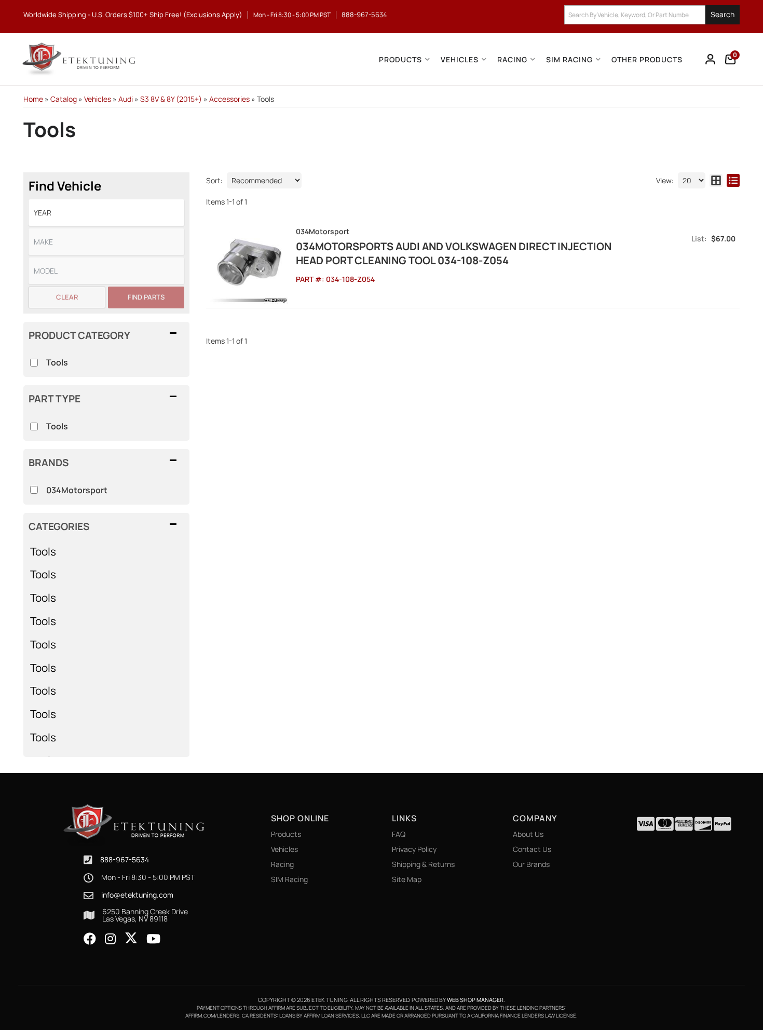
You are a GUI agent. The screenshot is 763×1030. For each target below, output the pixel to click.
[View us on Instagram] (110, 939)
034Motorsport (76, 490)
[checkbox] (34, 490)
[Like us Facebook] (90, 939)
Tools (43, 551)
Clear (67, 297)
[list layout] (733, 180)
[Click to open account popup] (710, 59)
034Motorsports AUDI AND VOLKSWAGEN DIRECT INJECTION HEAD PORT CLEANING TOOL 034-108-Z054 (453, 253)
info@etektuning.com (137, 895)
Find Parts (146, 297)
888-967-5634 (124, 859)
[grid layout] (716, 180)
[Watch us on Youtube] (153, 939)
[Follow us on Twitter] (131, 938)
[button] (652, 14)
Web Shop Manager (475, 1000)
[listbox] (106, 212)
